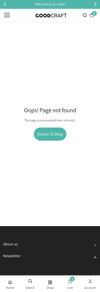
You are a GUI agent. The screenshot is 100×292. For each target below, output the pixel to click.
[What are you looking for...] (85, 15)
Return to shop (50, 134)
